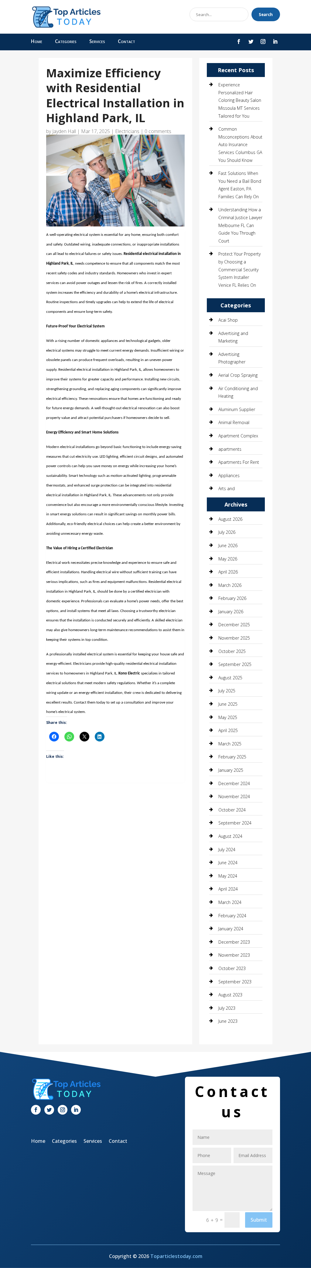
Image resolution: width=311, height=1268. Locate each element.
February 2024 (232, 915)
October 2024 (232, 810)
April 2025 (228, 730)
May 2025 (227, 717)
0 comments (158, 131)
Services (97, 42)
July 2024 (226, 849)
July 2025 (226, 691)
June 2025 (228, 704)
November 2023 (234, 955)
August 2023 (230, 995)
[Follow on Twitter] (251, 41)
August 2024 (230, 836)
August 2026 (230, 519)
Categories (66, 42)
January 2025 (230, 770)
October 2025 (232, 651)
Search (266, 14)
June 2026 (228, 545)
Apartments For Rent (238, 462)
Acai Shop (228, 320)
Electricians (127, 131)
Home (36, 42)
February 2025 (232, 757)
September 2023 (234, 982)
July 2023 (226, 1008)
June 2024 (228, 862)
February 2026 (232, 598)
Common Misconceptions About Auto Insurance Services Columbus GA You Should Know (240, 144)
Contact (126, 42)
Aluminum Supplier (236, 409)
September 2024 (234, 823)
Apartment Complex (238, 436)
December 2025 (234, 624)
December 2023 (234, 942)
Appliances (229, 475)
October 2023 (232, 968)
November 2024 (234, 796)
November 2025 (234, 638)
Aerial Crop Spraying (238, 375)
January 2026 (230, 611)
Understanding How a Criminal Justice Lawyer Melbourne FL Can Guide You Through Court (240, 225)
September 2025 (234, 664)
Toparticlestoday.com (176, 1256)
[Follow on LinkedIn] (275, 41)
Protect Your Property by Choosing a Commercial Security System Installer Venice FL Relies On (239, 269)
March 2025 (229, 744)
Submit (259, 1219)
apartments (229, 449)
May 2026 (227, 559)
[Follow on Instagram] (263, 41)
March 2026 (229, 585)
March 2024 (229, 902)
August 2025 (230, 678)
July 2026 (226, 532)
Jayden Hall (64, 131)
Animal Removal (233, 422)
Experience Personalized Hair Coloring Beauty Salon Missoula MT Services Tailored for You (239, 100)
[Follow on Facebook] (239, 41)
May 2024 (227, 876)
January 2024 (230, 929)
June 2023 (228, 1021)
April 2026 (228, 572)
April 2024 (228, 889)
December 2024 (234, 783)
